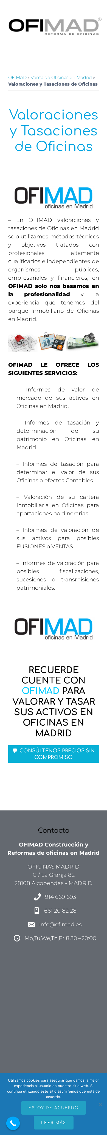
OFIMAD (17, 77)
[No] (100, 1104)
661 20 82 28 (60, 910)
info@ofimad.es (60, 924)
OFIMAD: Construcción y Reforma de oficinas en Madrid (53, 26)
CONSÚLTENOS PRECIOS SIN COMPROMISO (57, 754)
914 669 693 (60, 897)
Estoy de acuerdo (54, 1108)
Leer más (53, 1123)
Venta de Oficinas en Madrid (61, 77)
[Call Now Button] (13, 1123)
